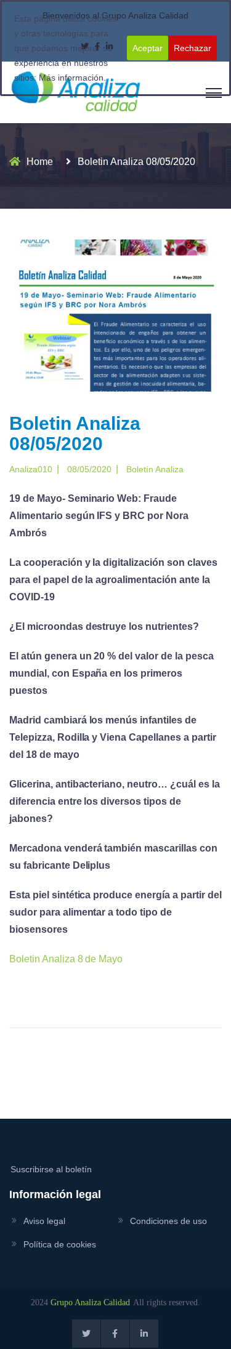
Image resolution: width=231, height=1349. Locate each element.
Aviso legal (44, 1221)
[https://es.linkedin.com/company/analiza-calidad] (144, 1333)
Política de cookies (59, 1244)
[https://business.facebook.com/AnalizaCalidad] (115, 1333)
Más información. (72, 78)
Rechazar (192, 48)
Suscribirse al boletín (51, 1169)
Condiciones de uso (168, 1221)
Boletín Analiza (155, 469)
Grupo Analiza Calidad (90, 1302)
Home (39, 161)
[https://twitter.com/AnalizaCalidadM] (86, 1333)
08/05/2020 (89, 469)
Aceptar (147, 48)
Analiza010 (30, 469)
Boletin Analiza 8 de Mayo (66, 959)
